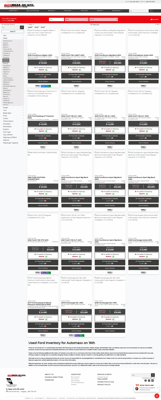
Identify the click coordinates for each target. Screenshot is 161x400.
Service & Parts (104, 374)
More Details (43, 81)
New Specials (75, 380)
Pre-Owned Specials (77, 382)
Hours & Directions (54, 377)
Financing (49, 380)
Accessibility (40, 398)
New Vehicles (75, 377)
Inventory (76, 374)
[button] (13, 10)
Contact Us (29, 398)
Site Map (62, 398)
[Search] (151, 10)
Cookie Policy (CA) (105, 382)
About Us (49, 374)
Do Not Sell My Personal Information (81, 398)
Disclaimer (102, 379)
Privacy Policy (104, 384)
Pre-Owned (75, 379)
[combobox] (56, 19)
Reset (12, 31)
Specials (73, 384)
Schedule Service (102, 377)
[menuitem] (13, 41)
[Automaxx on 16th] (19, 6)
